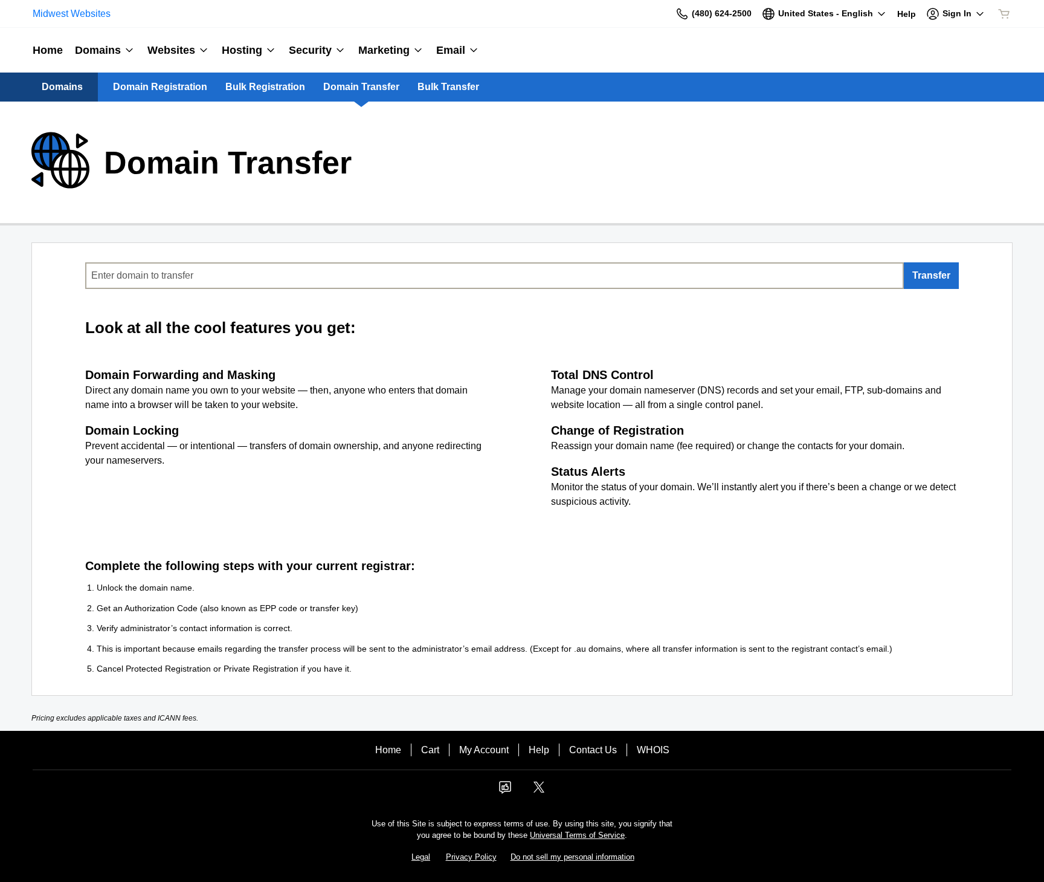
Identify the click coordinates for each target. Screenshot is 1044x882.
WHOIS (653, 750)
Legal (420, 856)
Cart (430, 750)
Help (539, 750)
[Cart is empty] (1004, 14)
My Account (484, 750)
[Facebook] (505, 791)
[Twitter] (539, 791)
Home (388, 750)
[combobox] (494, 276)
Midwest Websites (72, 13)
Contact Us (593, 750)
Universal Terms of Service (577, 835)
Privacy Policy (471, 856)
